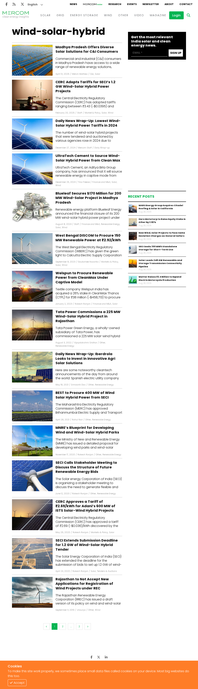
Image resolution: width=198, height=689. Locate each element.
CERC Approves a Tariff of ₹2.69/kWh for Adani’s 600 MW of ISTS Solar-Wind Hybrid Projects (85, 506)
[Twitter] (22, 4)
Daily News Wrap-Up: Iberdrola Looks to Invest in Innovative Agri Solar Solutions (85, 358)
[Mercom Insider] (92, 4)
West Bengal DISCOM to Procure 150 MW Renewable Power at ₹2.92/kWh (88, 237)
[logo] (15, 15)
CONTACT (186, 4)
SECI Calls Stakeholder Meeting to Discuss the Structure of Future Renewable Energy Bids (86, 467)
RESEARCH (114, 4)
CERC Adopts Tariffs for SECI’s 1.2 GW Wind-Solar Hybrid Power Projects (85, 86)
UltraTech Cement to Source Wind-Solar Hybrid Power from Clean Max (87, 158)
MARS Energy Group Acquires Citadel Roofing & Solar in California (161, 207)
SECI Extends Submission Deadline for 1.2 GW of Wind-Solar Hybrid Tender (86, 545)
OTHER (123, 15)
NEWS (73, 4)
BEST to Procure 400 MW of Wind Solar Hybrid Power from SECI (84, 395)
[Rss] (14, 4)
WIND (108, 15)
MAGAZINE (158, 15)
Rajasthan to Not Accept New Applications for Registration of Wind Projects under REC (84, 583)
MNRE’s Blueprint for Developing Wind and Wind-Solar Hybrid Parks (87, 429)
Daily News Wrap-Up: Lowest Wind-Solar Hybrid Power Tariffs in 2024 (87, 123)
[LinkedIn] (106, 657)
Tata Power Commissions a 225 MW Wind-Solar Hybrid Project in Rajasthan (87, 316)
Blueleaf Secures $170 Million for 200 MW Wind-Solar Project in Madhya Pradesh (88, 198)
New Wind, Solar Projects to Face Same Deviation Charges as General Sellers (162, 234)
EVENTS (132, 4)
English (33, 4)
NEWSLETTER (151, 4)
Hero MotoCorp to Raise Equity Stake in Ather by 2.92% (162, 221)
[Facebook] (6, 4)
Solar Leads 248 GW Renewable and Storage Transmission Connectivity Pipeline (160, 263)
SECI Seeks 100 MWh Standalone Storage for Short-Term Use (158, 248)
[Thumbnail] (133, 208)
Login (176, 15)
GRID (60, 15)
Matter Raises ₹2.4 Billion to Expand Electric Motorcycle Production (160, 278)
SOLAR (45, 15)
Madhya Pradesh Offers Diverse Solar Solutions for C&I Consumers (86, 49)
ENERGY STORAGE (84, 15)
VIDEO (139, 15)
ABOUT (169, 4)
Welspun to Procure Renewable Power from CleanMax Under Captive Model (84, 277)
